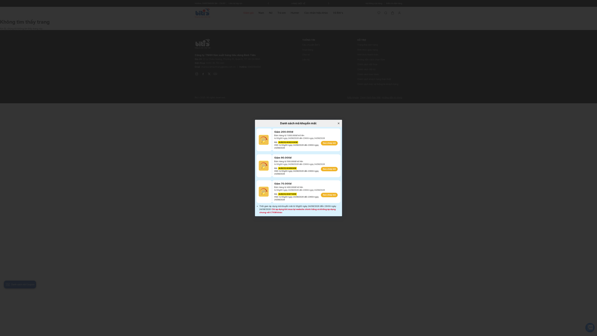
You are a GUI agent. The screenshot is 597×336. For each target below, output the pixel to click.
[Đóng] (338, 123)
